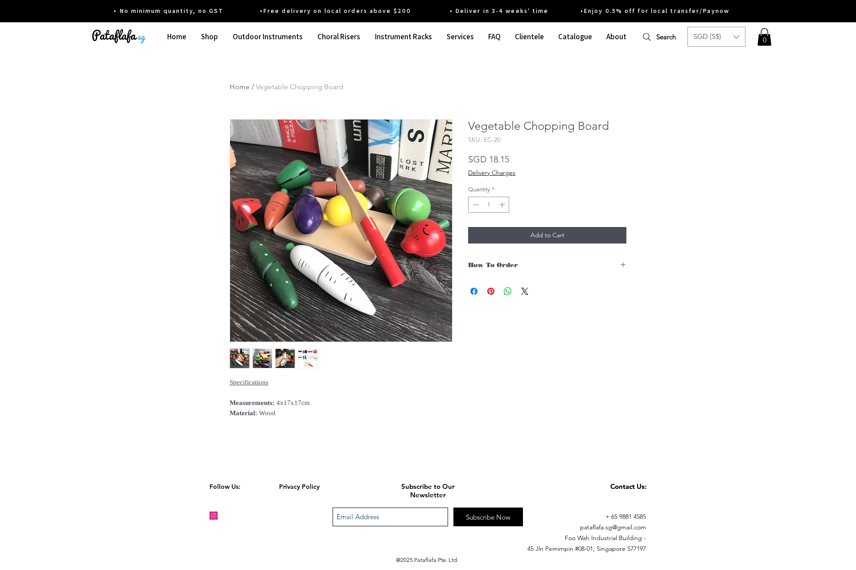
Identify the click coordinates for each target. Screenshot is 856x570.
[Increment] (503, 204)
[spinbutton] (489, 204)
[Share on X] (524, 291)
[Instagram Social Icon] (214, 516)
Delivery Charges (491, 173)
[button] (716, 37)
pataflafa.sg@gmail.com (613, 527)
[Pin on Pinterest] (491, 291)
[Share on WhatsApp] (507, 291)
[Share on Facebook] (474, 291)
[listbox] (716, 37)
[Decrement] (474, 204)
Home (240, 87)
